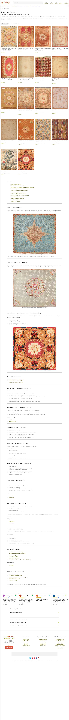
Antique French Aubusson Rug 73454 (16, 382)
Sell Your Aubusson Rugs (13, 556)
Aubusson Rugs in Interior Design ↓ (17, 198)
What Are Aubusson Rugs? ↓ (16, 184)
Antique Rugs (11, 497)
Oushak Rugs (43, 643)
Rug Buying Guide (26, 640)
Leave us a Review (26, 645)
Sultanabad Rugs (43, 641)
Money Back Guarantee (60, 640)
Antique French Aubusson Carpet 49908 (16, 379)
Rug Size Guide (11, 521)
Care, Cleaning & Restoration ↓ (17, 199)
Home (2, 8)
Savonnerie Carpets (12, 421)
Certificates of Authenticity (14, 558)
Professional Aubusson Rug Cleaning (16, 551)
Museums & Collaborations (60, 645)
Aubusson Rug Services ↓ (15, 201)
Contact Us (46, 3)
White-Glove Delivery (13, 580)
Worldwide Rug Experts (60, 646)
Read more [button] (5, 604)
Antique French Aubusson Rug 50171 (15, 380)
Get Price (3, 52)
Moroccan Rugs (43, 644)
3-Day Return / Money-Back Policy (15, 575)
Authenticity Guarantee (13, 573)
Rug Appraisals (60, 643)
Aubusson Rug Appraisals (14, 555)
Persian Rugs (43, 645)
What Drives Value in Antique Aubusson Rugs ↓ (20, 195)
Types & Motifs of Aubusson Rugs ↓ (17, 196)
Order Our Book (60, 648)
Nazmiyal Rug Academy (26, 646)
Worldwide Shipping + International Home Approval (18, 577)
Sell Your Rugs (26, 639)
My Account (51, 3)
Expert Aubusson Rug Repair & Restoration (17, 553)
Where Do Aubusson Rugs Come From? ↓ (18, 185)
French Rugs (11, 419)
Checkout (60, 3)
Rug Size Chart (11, 522)
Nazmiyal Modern (43, 640)
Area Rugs (26, 644)
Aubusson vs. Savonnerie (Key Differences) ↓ (19, 190)
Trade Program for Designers (14, 578)
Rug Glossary (59, 641)
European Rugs (12, 495)
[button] (67, 600)
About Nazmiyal (26, 641)
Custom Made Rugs (60, 639)
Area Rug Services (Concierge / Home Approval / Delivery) (20, 559)
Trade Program (66, 3)
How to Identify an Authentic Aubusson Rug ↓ (19, 189)
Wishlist (56, 3)
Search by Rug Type (60, 644)
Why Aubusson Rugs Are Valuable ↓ (17, 192)
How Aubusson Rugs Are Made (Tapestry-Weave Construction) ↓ (23, 187)
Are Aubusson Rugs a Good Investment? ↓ (19, 193)
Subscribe (39, 653)
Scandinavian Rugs (43, 639)
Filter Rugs (6, 23)
